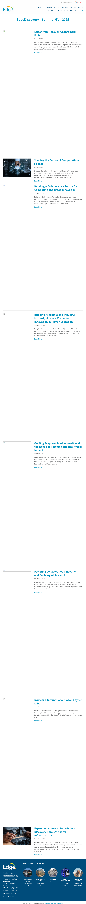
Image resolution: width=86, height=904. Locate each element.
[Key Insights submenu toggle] (78, 10)
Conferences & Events (54, 11)
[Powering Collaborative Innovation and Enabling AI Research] (17, 633)
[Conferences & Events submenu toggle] (64, 10)
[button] (82, 10)
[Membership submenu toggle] (58, 7)
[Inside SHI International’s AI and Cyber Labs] (17, 761)
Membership (51, 8)
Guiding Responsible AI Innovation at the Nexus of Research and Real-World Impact (58, 446)
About (39, 8)
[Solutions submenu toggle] (71, 7)
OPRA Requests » (9, 897)
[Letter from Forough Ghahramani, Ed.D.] (17, 93)
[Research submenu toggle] (82, 7)
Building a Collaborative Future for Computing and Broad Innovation (55, 188)
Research (77, 8)
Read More (38, 52)
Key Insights (71, 11)
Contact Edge (8, 873)
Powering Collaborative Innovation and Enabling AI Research (55, 573)
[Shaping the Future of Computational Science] (17, 168)
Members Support (67, 2)
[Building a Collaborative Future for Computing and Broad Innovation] (17, 247)
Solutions (65, 8)
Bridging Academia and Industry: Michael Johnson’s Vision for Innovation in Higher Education (54, 318)
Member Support (10, 894)
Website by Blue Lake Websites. (53, 903)
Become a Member (10, 891)
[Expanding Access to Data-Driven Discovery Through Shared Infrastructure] (17, 836)
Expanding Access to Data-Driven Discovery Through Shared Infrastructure (54, 832)
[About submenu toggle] (44, 7)
